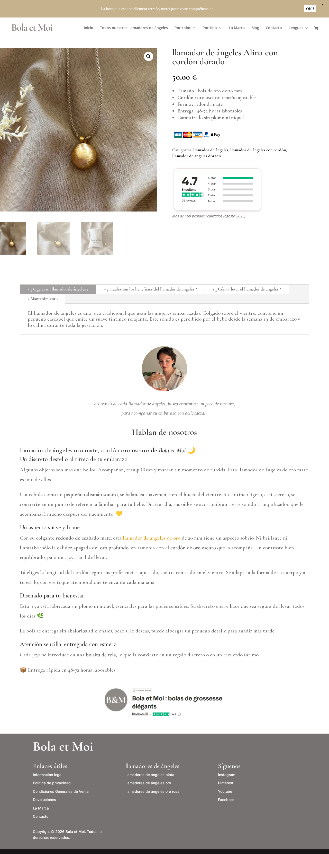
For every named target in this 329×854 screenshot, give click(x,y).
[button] (148, 56)
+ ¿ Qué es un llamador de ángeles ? (58, 289)
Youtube (225, 791)
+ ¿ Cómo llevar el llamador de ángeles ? (247, 289)
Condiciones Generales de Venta (61, 791)
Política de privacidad (52, 783)
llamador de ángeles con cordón (258, 150)
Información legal (47, 774)
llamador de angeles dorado (196, 156)
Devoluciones (44, 799)
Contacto (274, 28)
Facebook (226, 799)
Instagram (226, 774)
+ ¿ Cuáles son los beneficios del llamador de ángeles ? (150, 289)
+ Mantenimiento (43, 298)
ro (148, 783)
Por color (183, 28)
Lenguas (296, 28)
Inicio (88, 28)
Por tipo (210, 28)
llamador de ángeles (210, 150)
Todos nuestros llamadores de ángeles (134, 28)
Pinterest (225, 783)
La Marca (237, 28)
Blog (255, 28)
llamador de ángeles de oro (151, 538)
